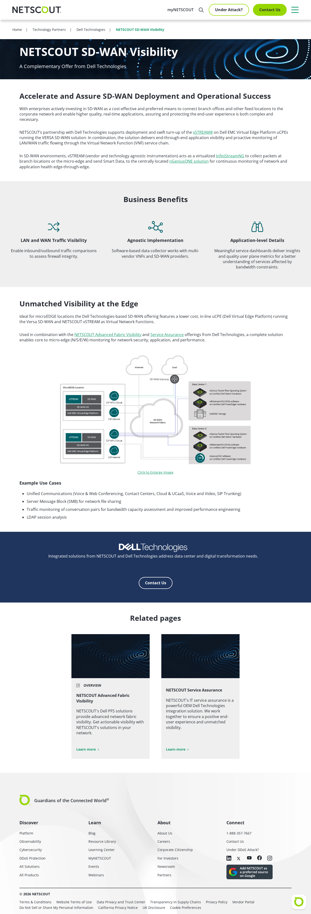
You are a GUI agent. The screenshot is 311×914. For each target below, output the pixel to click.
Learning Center (101, 849)
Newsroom (166, 866)
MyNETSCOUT (99, 858)
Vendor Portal (243, 902)
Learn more (86, 749)
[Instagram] (269, 858)
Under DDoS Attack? (242, 849)
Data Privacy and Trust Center (121, 902)
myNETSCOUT (180, 9)
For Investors (167, 858)
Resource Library (102, 841)
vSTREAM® (203, 132)
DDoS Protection (32, 858)
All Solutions (29, 866)
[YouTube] (249, 858)
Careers (163, 841)
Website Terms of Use (74, 902)
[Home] (36, 10)
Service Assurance (167, 334)
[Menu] (295, 9)
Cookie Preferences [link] (185, 907)
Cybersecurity (30, 849)
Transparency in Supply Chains (175, 902)
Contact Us (269, 9)
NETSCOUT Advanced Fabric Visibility (107, 334)
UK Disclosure (154, 907)
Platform (26, 833)
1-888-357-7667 (238, 833)
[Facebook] (259, 858)
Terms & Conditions (35, 902)
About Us (164, 833)
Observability (30, 841)
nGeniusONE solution (189, 161)
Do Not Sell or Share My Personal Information (56, 907)
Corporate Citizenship (175, 849)
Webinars (96, 875)
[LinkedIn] (228, 858)
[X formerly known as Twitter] (239, 858)
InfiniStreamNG (230, 156)
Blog (91, 833)
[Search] (201, 10)
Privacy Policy (216, 902)
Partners (164, 875)
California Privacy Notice (118, 907)
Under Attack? (229, 9)
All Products (29, 875)
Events (93, 866)
